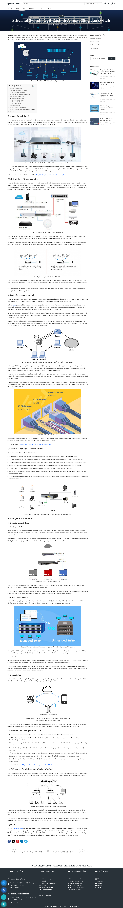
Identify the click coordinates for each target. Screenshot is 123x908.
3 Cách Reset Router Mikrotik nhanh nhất (106, 119)
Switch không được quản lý (21, 102)
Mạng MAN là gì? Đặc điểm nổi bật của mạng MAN (50, 175)
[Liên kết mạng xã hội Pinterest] (17, 841)
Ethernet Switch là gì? (16, 88)
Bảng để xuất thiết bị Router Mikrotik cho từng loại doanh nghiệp (107, 72)
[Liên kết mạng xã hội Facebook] (9, 841)
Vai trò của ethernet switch (17, 92)
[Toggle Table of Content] (33, 86)
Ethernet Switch (18, 829)
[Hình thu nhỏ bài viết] (94, 74)
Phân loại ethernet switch (17, 97)
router (72, 759)
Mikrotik (57, 25)
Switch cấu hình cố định (18, 98)
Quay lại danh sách (47, 850)
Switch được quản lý (19, 100)
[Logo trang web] (14, 4)
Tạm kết (12, 111)
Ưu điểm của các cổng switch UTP (19, 107)
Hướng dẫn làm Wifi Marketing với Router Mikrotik (106, 95)
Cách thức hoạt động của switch (19, 90)
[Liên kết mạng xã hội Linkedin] (21, 841)
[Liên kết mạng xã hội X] (13, 841)
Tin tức (62, 16)
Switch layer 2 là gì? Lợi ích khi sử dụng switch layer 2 (35, 444)
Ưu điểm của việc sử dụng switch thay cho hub (22, 109)
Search (92, 55)
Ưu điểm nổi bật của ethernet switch (20, 94)
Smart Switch (18, 103)
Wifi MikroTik (94, 48)
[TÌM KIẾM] (100, 3)
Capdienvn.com (30, 285)
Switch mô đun (16, 105)
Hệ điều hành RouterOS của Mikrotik (107, 83)
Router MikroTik (95, 42)
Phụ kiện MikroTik (95, 39)
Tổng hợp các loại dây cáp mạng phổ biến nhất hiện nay (39, 765)
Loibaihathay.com (20, 285)
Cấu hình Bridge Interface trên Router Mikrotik (106, 108)
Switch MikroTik (95, 45)
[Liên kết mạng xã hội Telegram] (26, 841)
